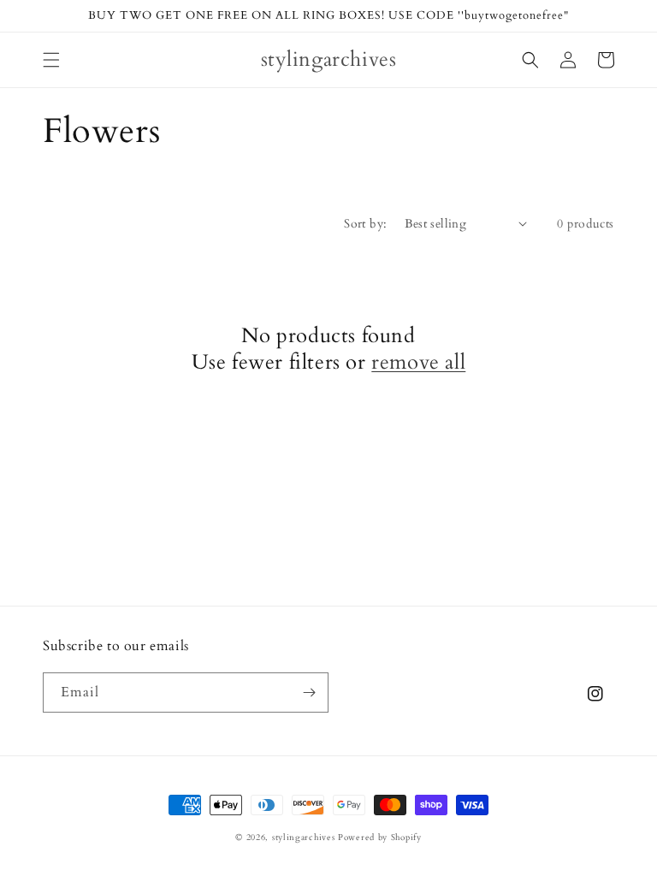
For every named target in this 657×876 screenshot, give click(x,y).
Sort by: (365, 224)
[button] (51, 60)
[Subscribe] (309, 692)
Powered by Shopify (380, 837)
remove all (418, 362)
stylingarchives (303, 837)
